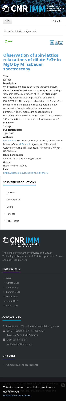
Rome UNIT (12, 305)
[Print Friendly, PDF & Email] (8, 41)
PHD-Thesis (13, 220)
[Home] (33, 7)
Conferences (13, 199)
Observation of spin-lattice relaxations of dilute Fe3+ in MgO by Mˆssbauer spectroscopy (32, 62)
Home (7, 31)
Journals (32, 31)
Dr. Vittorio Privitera (22, 335)
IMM (8, 278)
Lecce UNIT (12, 296)
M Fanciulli (24, 144)
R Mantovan (9, 140)
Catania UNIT (13, 291)
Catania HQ (12, 287)
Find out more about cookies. (17, 395)
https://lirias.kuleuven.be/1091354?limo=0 (25, 172)
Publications (18, 31)
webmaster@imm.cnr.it (19, 344)
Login (55, 21)
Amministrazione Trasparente (22, 364)
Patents (11, 213)
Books (10, 206)
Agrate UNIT (12, 282)
